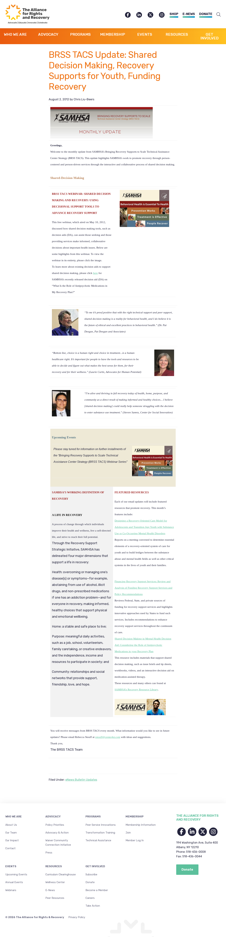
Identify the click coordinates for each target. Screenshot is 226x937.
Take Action (92, 905)
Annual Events (14, 882)
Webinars (10, 890)
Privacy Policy (76, 917)
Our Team (11, 832)
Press (48, 852)
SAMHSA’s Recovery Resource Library (136, 689)
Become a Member (96, 890)
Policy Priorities (54, 824)
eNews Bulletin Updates (81, 779)
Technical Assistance (98, 840)
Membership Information (141, 824)
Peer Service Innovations (100, 824)
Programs (93, 816)
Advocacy (53, 816)
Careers (90, 898)
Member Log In (135, 840)
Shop (174, 14)
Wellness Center (55, 882)
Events (10, 866)
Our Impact (12, 840)
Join (128, 832)
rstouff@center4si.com (107, 737)
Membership (135, 816)
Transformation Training (100, 832)
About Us (11, 824)
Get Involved (95, 866)
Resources (53, 866)
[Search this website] (218, 15)
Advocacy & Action (57, 832)
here (95, 273)
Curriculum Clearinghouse (60, 874)
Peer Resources (54, 898)
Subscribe (91, 874)
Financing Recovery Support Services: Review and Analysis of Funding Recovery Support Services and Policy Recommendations (143, 588)
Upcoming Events (16, 874)
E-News (189, 14)
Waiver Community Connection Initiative (58, 842)
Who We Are (13, 816)
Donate (205, 14)
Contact (10, 848)
